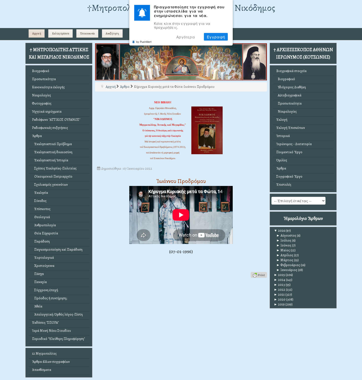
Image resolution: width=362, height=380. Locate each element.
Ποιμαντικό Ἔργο (289, 152)
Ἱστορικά (283, 136)
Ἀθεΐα (37, 306)
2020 (279, 299)
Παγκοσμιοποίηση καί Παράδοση (57, 249)
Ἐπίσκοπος (41, 209)
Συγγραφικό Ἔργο (289, 176)
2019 (279, 304)
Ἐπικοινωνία (87, 33)
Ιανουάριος (286, 270)
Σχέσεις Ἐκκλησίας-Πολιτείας (54, 168)
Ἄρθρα (37, 136)
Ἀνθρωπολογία (44, 225)
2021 (279, 294)
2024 (279, 279)
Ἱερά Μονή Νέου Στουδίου (51, 330)
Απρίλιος (284, 255)
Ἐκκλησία (40, 192)
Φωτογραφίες (41, 103)
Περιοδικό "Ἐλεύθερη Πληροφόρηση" (58, 338)
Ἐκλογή (281, 119)
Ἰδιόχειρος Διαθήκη (291, 87)
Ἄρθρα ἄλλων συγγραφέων (51, 361)
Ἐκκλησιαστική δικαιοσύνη (52, 152)
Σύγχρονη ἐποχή (45, 290)
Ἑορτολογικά (43, 257)
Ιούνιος (283, 245)
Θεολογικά (41, 217)
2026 (279, 230)
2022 (279, 289)
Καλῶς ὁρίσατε (60, 33)
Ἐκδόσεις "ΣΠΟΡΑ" (45, 322)
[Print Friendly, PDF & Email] (259, 274)
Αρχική (36, 33)
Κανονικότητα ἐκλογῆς (48, 87)
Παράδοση (41, 241)
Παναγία (39, 282)
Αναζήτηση (112, 33)
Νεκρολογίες (41, 95)
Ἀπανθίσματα (41, 369)
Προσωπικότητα (44, 79)
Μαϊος (283, 250)
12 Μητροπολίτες (44, 353)
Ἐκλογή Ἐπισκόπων (290, 127)
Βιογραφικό (40, 71)
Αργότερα (185, 36)
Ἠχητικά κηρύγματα (47, 111)
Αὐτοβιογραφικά (288, 95)
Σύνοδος (39, 200)
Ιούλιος (283, 240)
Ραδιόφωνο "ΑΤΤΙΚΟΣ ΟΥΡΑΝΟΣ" (56, 119)
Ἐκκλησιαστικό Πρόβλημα (52, 144)
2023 (279, 284)
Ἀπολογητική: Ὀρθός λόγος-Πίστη (57, 314)
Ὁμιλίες (281, 160)
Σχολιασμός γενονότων (50, 184)
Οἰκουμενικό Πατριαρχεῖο (52, 176)
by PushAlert (143, 42)
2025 (279, 275)
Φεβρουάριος (288, 265)
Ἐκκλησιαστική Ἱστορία (50, 160)
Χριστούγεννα (43, 265)
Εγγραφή (216, 36)
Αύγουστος (286, 235)
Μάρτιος (284, 260)
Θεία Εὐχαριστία (45, 233)
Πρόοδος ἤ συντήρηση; (49, 298)
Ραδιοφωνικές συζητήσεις (50, 127)
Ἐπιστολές (283, 184)
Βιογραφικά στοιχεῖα (291, 71)
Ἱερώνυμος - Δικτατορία (294, 144)
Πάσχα (38, 274)
